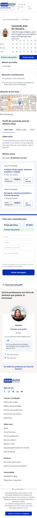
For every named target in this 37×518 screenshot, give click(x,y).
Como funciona (10, 432)
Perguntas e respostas (12, 480)
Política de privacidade (12, 406)
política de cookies (22, 508)
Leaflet (17, 110)
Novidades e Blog (10, 476)
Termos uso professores (13, 410)
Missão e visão (9, 444)
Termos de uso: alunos (12, 414)
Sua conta (30, 8)
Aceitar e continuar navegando (18, 513)
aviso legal (9, 266)
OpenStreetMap (26, 110)
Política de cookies (11, 402)
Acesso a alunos (10, 440)
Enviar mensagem (18, 272)
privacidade (18, 266)
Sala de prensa (9, 452)
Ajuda (6, 428)
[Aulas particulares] (8, 7)
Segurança (8, 418)
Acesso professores (11, 436)
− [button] (6, 97)
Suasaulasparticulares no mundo (16, 448)
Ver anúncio (28, 180)
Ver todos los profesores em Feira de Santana (18, 367)
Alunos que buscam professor (15, 466)
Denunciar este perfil (14, 285)
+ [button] (2, 97)
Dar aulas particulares (12, 462)
